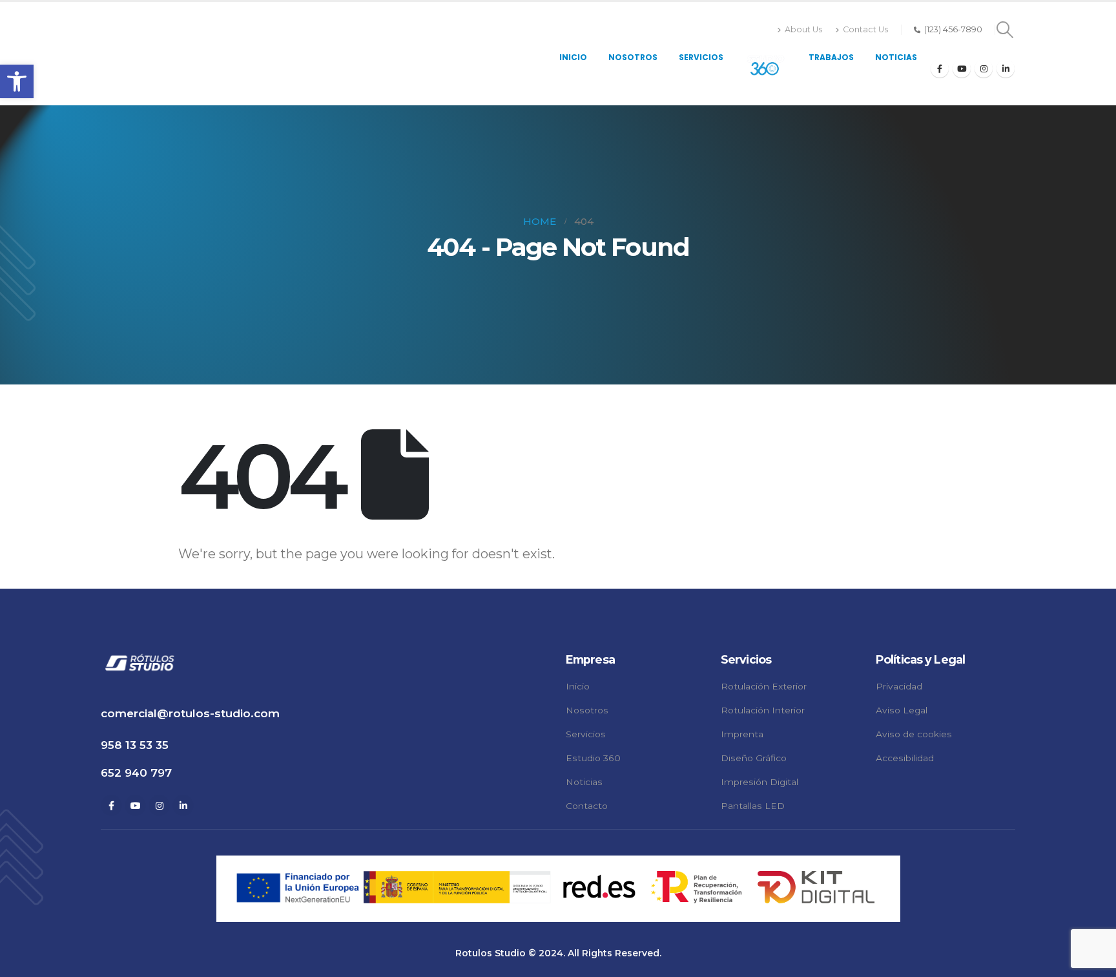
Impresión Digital (759, 782)
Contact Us (865, 29)
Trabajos (831, 57)
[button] (17, 81)
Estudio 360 (593, 758)
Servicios (701, 57)
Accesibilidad (905, 758)
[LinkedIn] (1006, 68)
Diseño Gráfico (754, 758)
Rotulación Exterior (764, 686)
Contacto (587, 806)
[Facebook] (940, 68)
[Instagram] (984, 68)
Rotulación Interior (763, 710)
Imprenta (742, 734)
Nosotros (632, 57)
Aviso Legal (901, 710)
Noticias (896, 57)
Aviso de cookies (914, 734)
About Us (803, 29)
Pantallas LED (753, 806)
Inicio (573, 57)
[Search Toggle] (1005, 29)
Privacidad (899, 686)
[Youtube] (962, 68)
